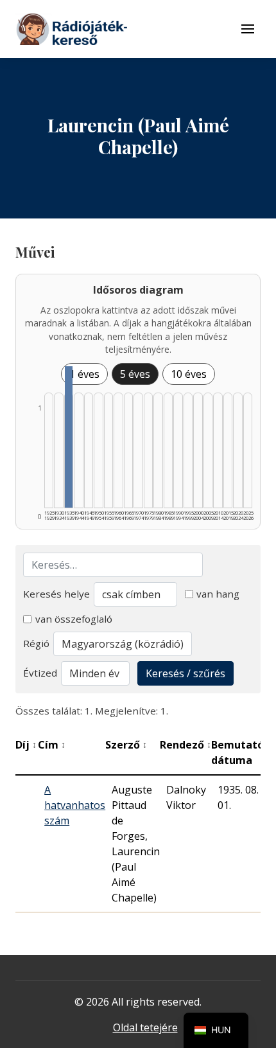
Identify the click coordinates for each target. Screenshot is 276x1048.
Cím (51, 745)
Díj (26, 745)
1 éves (84, 374)
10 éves (189, 374)
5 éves (135, 374)
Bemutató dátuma (241, 752)
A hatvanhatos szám (74, 805)
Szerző (126, 745)
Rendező (185, 745)
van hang (217, 593)
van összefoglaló (73, 618)
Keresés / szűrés (185, 673)
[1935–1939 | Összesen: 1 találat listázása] (69, 437)
